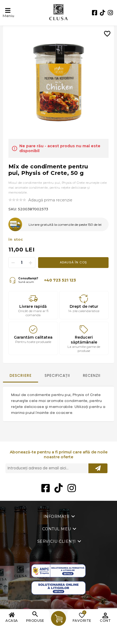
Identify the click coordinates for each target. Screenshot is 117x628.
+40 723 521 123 (60, 280)
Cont (105, 621)
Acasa (11, 621)
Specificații (57, 375)
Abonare (97, 468)
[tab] (20, 378)
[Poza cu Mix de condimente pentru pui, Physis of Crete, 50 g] (58, 82)
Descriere (21, 375)
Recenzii (91, 375)
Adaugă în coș (73, 262)
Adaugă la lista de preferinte (109, 30)
